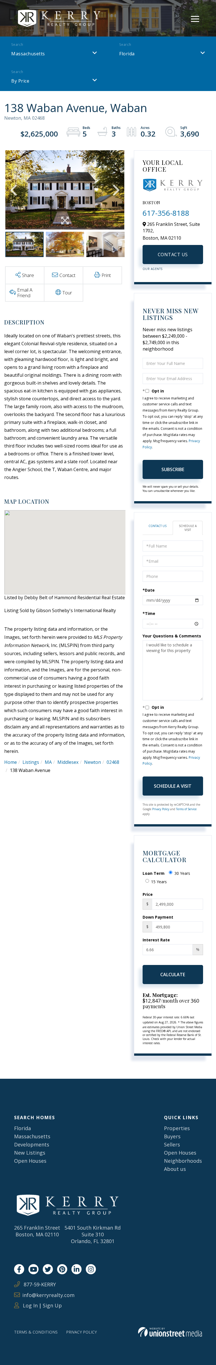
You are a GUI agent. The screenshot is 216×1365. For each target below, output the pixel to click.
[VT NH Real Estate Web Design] (170, 1332)
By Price (20, 81)
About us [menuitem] (175, 1169)
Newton (92, 762)
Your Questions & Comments (172, 636)
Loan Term (154, 873)
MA (48, 762)
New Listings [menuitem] (29, 1152)
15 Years (159, 881)
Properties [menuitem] (177, 1128)
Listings (30, 762)
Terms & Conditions (36, 1332)
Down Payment (158, 917)
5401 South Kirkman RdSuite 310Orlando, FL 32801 (92, 1234)
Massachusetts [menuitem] (32, 1136)
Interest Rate (156, 939)
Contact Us (173, 254)
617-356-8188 (166, 213)
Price (148, 894)
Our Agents (153, 269)
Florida (127, 54)
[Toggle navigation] (195, 18)
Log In (29, 1305)
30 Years (182, 873)
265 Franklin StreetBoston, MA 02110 (37, 1231)
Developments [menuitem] (31, 1144)
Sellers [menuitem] (172, 1144)
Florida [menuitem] (22, 1128)
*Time (149, 613)
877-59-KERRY (39, 1284)
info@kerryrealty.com (48, 1295)
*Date (149, 590)
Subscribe (172, 469)
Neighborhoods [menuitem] (183, 1160)
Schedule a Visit (188, 528)
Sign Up (52, 1305)
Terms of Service (186, 809)
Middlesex (67, 762)
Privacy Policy (160, 809)
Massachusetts (28, 54)
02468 (113, 762)
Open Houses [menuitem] (30, 1160)
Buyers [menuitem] (172, 1136)
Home (10, 762)
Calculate (172, 974)
